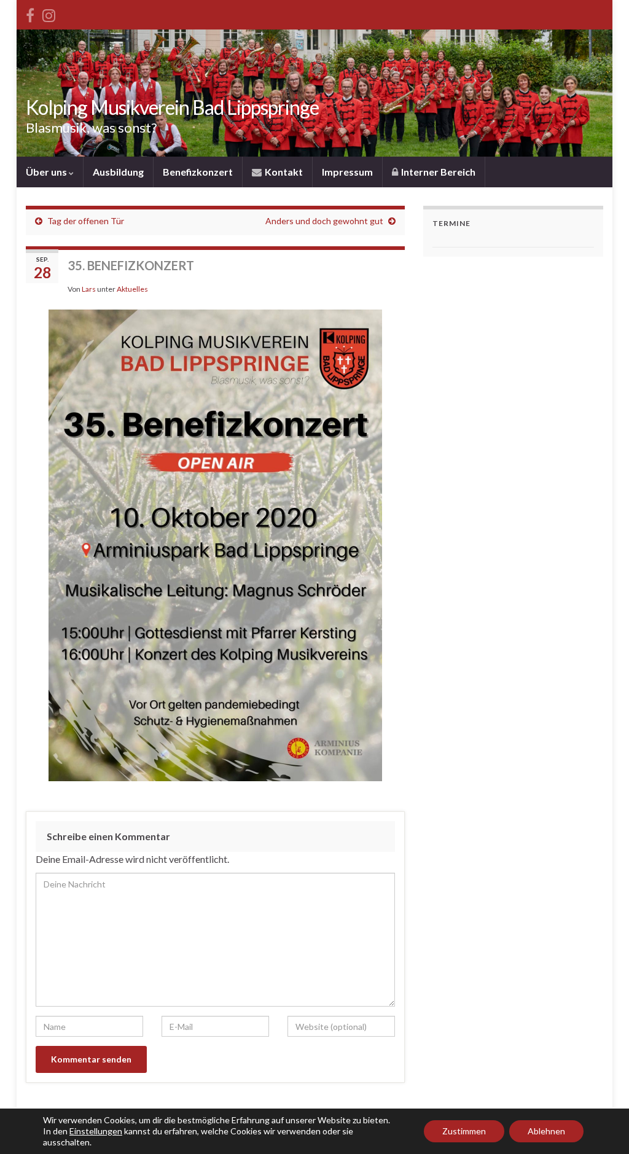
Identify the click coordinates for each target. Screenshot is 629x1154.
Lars (89, 289)
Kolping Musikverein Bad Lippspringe (172, 107)
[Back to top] (601, 1126)
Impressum (347, 171)
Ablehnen (546, 1131)
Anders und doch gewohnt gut (324, 221)
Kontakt (283, 171)
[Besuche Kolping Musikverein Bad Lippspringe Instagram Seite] (48, 13)
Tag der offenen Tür (85, 221)
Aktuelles (132, 289)
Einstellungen (95, 1131)
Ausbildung (118, 171)
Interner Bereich (437, 171)
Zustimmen (464, 1131)
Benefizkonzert (198, 171)
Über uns (47, 171)
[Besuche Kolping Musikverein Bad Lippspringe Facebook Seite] (30, 13)
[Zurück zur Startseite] (314, 93)
